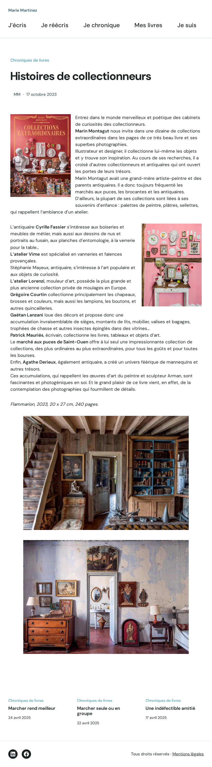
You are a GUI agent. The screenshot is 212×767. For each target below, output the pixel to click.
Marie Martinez (22, 10)
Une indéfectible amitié (170, 708)
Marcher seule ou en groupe (98, 711)
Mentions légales (188, 754)
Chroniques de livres (29, 60)
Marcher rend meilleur (31, 708)
